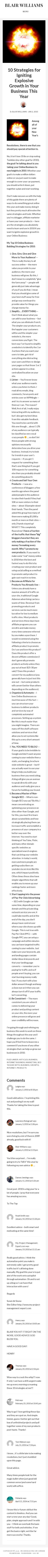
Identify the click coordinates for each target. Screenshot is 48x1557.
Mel (17, 1400)
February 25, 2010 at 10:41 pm (28, 1403)
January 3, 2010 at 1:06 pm (26, 1124)
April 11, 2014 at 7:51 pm (26, 1501)
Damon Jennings (22, 1177)
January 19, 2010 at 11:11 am (27, 1249)
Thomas (18, 1365)
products (22, 1068)
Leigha (18, 1086)
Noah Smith (20, 1215)
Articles (23, 1059)
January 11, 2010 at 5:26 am (27, 1180)
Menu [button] (26, 11)
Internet (11, 1068)
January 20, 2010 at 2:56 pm (27, 1369)
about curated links (21, 818)
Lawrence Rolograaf (23, 1121)
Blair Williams (24, 5)
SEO (22, 797)
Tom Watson (20, 1442)
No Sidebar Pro (27, 1551)
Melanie (18, 1498)
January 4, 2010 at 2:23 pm (26, 1150)
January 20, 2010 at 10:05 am (27, 1323)
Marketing (31, 1062)
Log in (36, 1553)
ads (38, 951)
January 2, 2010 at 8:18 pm (26, 1089)
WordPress (26, 1553)
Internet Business (16, 1062)
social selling (23, 570)
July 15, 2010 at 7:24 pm (25, 1445)
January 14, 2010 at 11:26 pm (27, 1219)
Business (33, 1059)
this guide (14, 199)
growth (34, 1065)
